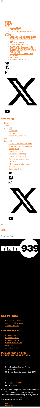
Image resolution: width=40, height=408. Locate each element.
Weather (14, 57)
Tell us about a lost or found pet (20, 164)
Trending (14, 29)
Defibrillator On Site (20, 59)
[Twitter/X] (22, 108)
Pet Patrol (15, 52)
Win (7, 33)
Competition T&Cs (12, 338)
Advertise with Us (12, 326)
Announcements (11, 348)
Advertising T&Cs (12, 340)
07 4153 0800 (16, 385)
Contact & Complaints (13, 321)
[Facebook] (7, 69)
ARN (6, 403)
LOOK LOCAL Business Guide (23, 37)
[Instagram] (7, 74)
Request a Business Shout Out (20, 146)
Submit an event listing (21, 46)
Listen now (6, 119)
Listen (8, 22)
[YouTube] (7, 113)
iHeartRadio (9, 405)
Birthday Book (17, 43)
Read (7, 26)
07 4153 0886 (16, 383)
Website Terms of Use (13, 343)
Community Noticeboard (21, 48)
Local (8, 35)
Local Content (10, 345)
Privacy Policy (10, 335)
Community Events (19, 44)
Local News (15, 28)
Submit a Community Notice (23, 50)
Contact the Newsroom (21, 31)
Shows (8, 24)
